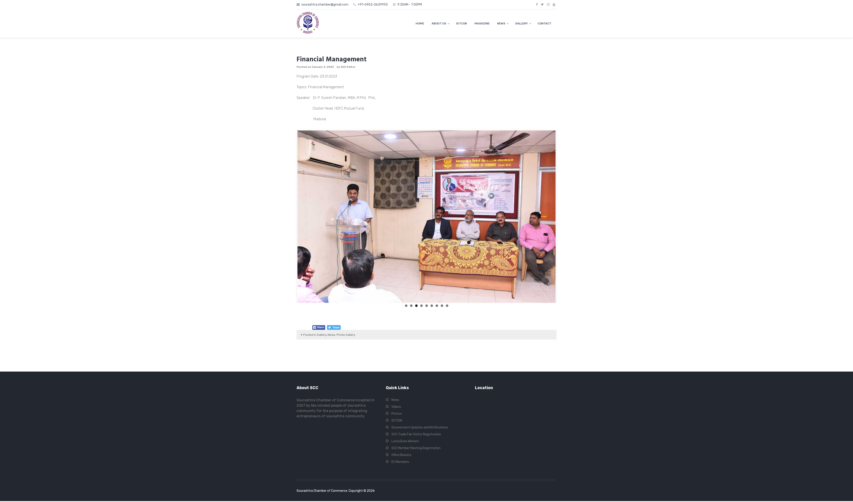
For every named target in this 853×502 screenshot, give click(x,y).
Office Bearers (401, 455)
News (331, 334)
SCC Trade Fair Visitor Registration (416, 434)
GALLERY (521, 23)
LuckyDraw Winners (405, 441)
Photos (396, 414)
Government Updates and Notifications (419, 427)
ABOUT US (439, 23)
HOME (420, 23)
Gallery (321, 334)
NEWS (501, 23)
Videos (396, 407)
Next (562, 215)
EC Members (400, 462)
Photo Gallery (346, 334)
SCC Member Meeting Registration (415, 448)
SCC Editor (348, 66)
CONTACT (544, 23)
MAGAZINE (482, 23)
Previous (290, 215)
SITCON (461, 23)
